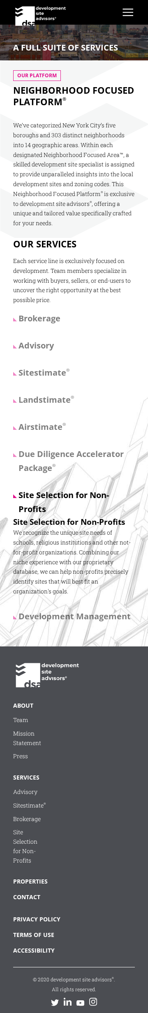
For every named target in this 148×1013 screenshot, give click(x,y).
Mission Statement (27, 738)
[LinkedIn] (68, 1002)
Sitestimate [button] (43, 372)
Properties (24, 881)
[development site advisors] (46, 677)
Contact (24, 897)
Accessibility (29, 950)
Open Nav (127, 12)
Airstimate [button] (42, 426)
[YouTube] (80, 1002)
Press (20, 756)
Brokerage (27, 819)
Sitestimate (29, 805)
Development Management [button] (74, 616)
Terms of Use (29, 935)
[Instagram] (93, 1002)
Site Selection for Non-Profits (25, 846)
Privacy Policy (29, 919)
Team (20, 720)
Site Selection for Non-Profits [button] (63, 502)
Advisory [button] (36, 345)
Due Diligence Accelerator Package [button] (71, 460)
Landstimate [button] (46, 399)
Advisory (25, 792)
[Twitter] (55, 1002)
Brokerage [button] (39, 318)
